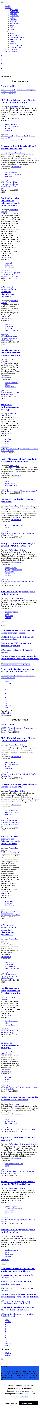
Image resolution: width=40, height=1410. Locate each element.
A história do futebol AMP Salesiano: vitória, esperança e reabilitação (18, 631)
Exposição (9, 326)
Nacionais (13, 22)
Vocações (13, 29)
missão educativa (11, 124)
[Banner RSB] (6, 713)
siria (6, 443)
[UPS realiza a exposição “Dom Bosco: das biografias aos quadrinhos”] (10, 276)
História (12, 18)
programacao (9, 176)
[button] (2, 1359)
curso (7, 614)
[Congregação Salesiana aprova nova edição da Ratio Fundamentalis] (20, 678)
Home (7, 6)
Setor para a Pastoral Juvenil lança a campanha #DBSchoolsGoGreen (18, 544)
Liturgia (12, 41)
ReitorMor (9, 265)
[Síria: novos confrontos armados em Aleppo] (10, 394)
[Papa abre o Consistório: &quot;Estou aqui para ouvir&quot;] (19, 491)
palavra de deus (10, 483)
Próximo (8, 705)
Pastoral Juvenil (10, 574)
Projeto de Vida (15, 39)
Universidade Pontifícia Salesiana (12, 329)
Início (7, 681)
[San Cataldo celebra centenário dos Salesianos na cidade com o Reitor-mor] (10, 188)
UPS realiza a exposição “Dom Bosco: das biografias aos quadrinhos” (8, 292)
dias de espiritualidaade (10, 386)
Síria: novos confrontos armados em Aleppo (10, 407)
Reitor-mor (13, 33)
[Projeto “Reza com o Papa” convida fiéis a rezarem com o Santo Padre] (20, 451)
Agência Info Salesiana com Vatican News (24, 506)
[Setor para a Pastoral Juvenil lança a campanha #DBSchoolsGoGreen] (20, 535)
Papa (7, 481)
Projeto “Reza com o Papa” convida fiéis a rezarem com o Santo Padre (19, 460)
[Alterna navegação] (4, 2)
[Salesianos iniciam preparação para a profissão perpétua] (20, 583)
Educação (13, 14)
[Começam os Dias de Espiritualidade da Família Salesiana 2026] (20, 138)
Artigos (8, 31)
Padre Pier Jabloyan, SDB (8, 415)
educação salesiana (12, 126)
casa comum (9, 572)
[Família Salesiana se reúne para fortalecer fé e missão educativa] (10, 340)
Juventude (13, 20)
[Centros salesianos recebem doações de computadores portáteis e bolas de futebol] (20, 665)
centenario (9, 263)
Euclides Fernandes (8, 360)
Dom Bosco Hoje (16, 45)
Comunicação (14, 12)
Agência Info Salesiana (17, 107)
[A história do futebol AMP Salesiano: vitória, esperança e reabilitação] (20, 639)
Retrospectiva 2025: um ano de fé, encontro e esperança (16, 644)
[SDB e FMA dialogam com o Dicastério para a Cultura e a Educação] (20, 92)
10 (6, 701)
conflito (8, 439)
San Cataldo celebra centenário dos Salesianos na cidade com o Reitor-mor (10, 202)
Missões (12, 27)
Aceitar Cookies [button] (28, 1403)
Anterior (8, 683)
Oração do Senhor (16, 47)
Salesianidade (14, 16)
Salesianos (9, 616)
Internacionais (15, 24)
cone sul (8, 618)
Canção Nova (14, 466)
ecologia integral (11, 568)
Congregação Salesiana (13, 570)
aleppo (7, 441)
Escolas (8, 576)
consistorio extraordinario (14, 525)
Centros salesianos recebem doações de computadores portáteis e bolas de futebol (20, 657)
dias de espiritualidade (13, 174)
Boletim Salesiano (11, 49)
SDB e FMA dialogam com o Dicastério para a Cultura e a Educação (19, 101)
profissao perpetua (11, 612)
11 (6, 703)
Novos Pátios (14, 35)
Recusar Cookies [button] (10, 1403)
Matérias (8, 8)
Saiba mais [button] (24, 1397)
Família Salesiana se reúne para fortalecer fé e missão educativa (10, 352)
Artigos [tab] (8, 1355)
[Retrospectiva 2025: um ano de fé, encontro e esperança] (20, 652)
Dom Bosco (9, 267)
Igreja (12, 26)
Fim (6, 707)
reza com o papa (11, 485)
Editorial (13, 43)
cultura (7, 128)
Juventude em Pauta (17, 37)
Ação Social (14, 10)
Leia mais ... (5, 134)
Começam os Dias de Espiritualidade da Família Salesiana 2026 (19, 147)
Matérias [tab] (8, 1353)
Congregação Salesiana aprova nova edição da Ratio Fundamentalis (17, 670)
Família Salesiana (11, 51)
